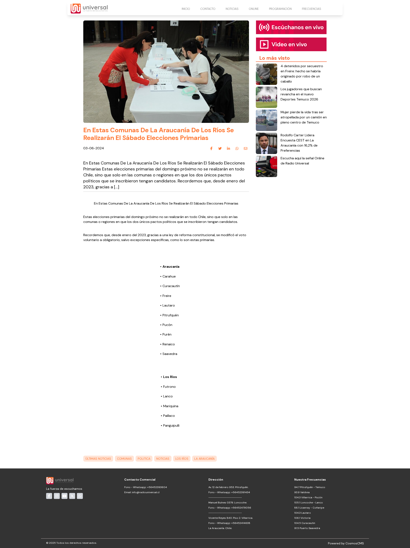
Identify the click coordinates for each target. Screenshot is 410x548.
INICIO (186, 9)
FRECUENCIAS (311, 9)
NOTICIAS (232, 9)
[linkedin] (228, 148)
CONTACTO (207, 9)
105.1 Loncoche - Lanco (308, 502)
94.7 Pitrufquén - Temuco (309, 487)
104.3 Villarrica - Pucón (308, 497)
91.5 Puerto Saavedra (307, 528)
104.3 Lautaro (302, 513)
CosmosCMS (355, 543)
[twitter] (220, 148)
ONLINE (254, 9)
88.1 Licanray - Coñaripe (309, 507)
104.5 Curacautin (304, 523)
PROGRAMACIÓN (280, 9)
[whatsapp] (237, 148)
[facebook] (211, 148)
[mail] (245, 148)
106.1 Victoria (302, 518)
